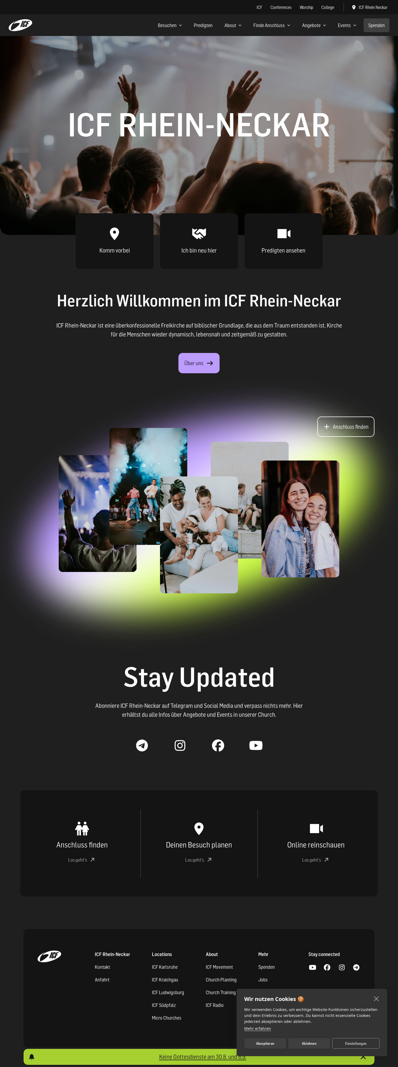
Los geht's (77, 860)
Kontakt (102, 967)
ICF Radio (215, 1005)
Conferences (281, 7)
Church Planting (221, 980)
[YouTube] (312, 967)
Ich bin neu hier (199, 250)
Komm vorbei (114, 250)
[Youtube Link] (255, 745)
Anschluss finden (350, 427)
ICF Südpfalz (164, 1005)
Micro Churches (166, 1018)
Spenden (376, 25)
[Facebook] (327, 967)
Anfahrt (102, 980)
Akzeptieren (265, 1043)
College (327, 7)
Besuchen (167, 25)
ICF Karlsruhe (165, 967)
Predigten (203, 25)
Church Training (221, 992)
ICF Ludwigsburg (168, 992)
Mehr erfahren (257, 1028)
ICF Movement (219, 967)
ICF (259, 7)
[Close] (363, 1057)
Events (344, 25)
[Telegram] (356, 967)
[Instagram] (342, 967)
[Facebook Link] (217, 745)
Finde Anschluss (269, 25)
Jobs (263, 980)
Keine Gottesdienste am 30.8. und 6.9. (202, 1056)
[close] (376, 998)
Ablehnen (309, 1043)
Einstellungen (356, 1043)
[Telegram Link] (142, 745)
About (230, 25)
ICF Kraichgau (165, 980)
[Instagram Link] (180, 745)
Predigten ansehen (283, 250)
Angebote (311, 25)
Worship (306, 7)
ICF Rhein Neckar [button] (373, 7)
